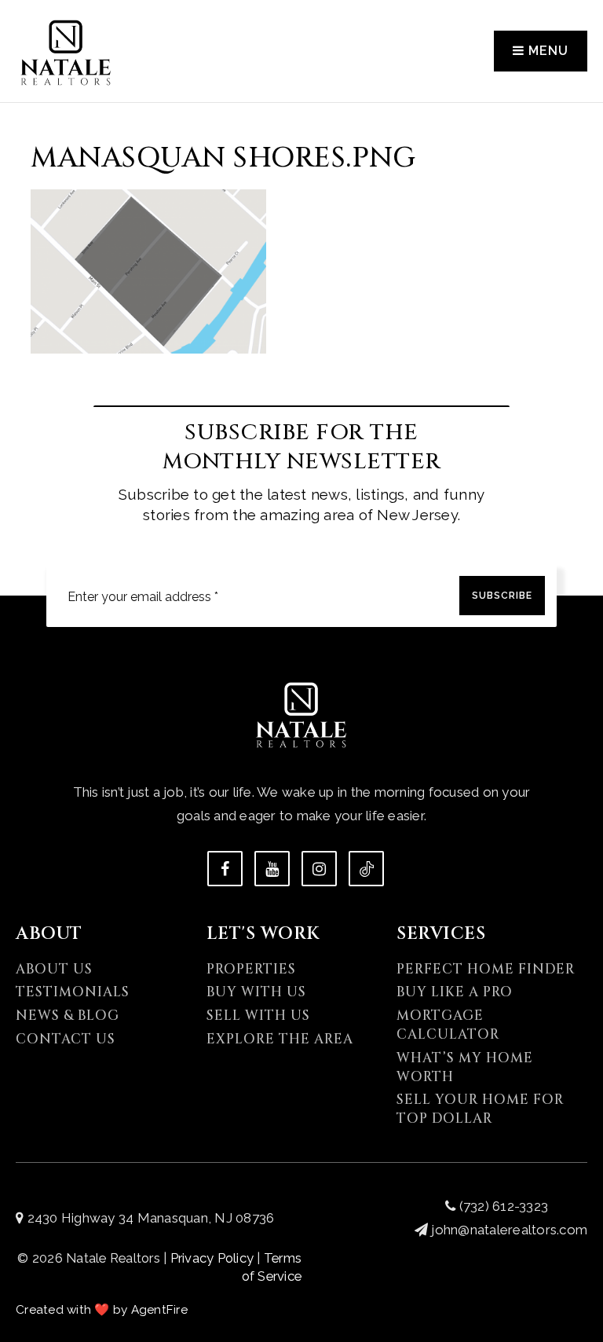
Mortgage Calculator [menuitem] (448, 1024)
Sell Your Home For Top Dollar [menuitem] (480, 1109)
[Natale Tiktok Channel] (366, 868)
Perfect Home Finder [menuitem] (486, 969)
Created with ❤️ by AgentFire (102, 1310)
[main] (301, 177)
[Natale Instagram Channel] (319, 868)
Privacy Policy (212, 1258)
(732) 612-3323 (501, 1206)
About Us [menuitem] (54, 969)
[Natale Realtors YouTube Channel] (272, 868)
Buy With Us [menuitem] (256, 992)
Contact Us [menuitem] (65, 1039)
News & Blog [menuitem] (67, 1015)
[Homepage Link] (66, 49)
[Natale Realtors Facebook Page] (225, 868)
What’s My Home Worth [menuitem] (465, 1067)
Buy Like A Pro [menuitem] (455, 992)
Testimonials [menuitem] (73, 992)
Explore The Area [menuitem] (279, 1039)
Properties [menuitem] (251, 969)
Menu (546, 50)
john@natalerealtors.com (509, 1230)
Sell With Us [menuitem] (258, 1015)
